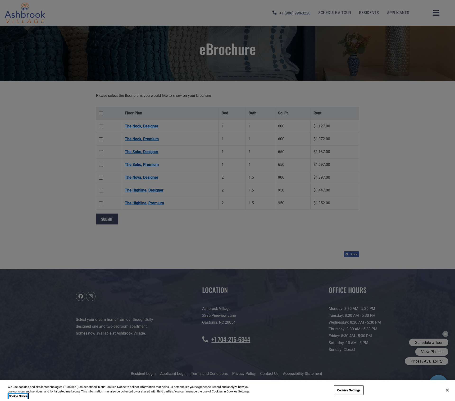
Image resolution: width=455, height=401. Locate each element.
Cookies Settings (348, 390)
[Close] (447, 390)
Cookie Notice (18, 396)
